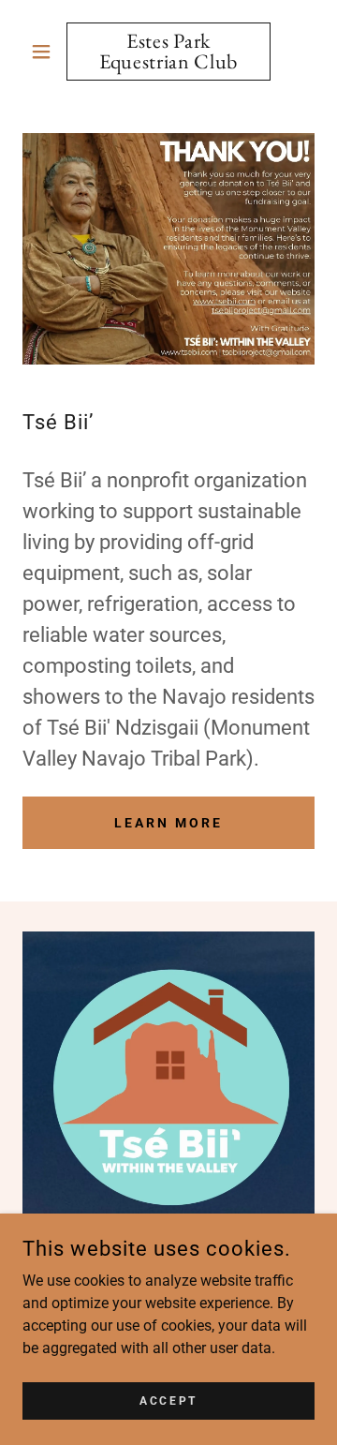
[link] (168, 51)
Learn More (168, 822)
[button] (44, 51)
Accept (168, 1400)
